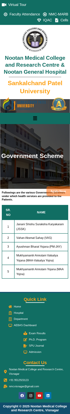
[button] (35, 118)
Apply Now (58, 191)
